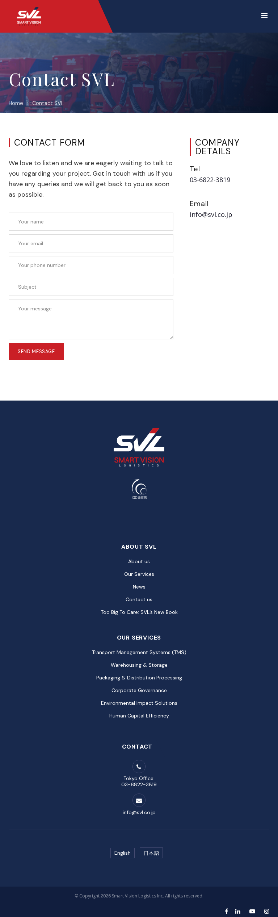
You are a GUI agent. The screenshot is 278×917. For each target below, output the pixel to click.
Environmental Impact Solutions (139, 703)
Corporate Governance (139, 690)
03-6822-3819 (210, 179)
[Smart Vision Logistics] (29, 7)
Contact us (139, 599)
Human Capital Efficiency (139, 715)
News (139, 586)
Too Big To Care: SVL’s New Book (139, 612)
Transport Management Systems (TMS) (139, 652)
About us (139, 561)
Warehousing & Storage (139, 665)
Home (16, 103)
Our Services (139, 574)
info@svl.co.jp (211, 214)
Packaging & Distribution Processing (139, 677)
